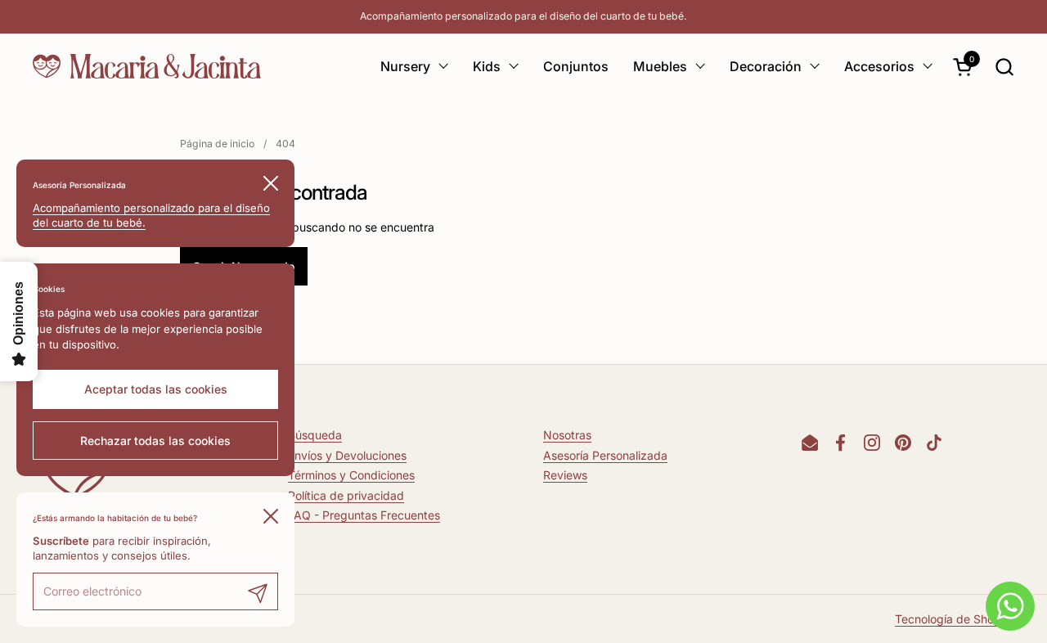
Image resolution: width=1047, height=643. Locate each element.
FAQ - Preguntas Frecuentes (364, 515)
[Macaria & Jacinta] (147, 66)
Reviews (565, 475)
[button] (1004, 66)
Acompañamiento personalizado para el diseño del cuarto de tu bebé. (523, 16)
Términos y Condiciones (351, 475)
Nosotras (567, 435)
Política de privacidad (346, 495)
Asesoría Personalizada (605, 455)
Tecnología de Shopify (954, 619)
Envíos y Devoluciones (347, 455)
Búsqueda (315, 435)
